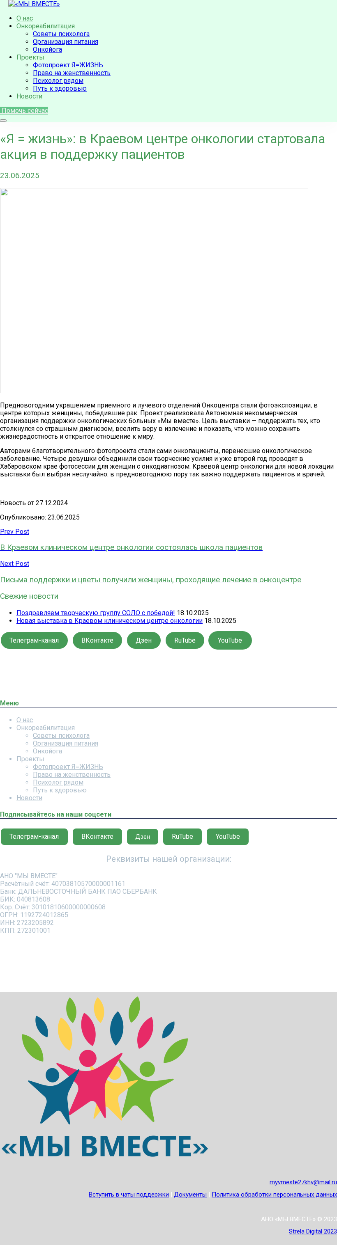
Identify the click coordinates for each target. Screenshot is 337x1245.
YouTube (230, 640)
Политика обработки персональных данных (274, 1194)
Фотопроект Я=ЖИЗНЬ (68, 65)
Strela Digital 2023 (313, 1231)
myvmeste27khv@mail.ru (303, 1182)
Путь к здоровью (60, 88)
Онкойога (47, 49)
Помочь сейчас (24, 110)
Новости (29, 96)
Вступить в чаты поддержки (129, 1194)
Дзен (144, 640)
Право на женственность (72, 73)
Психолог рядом (58, 81)
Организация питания (65, 42)
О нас (24, 18)
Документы (190, 1194)
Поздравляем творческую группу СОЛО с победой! (95, 613)
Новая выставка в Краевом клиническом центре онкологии (109, 621)
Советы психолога (61, 34)
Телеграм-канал (34, 640)
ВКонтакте (97, 640)
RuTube (185, 640)
